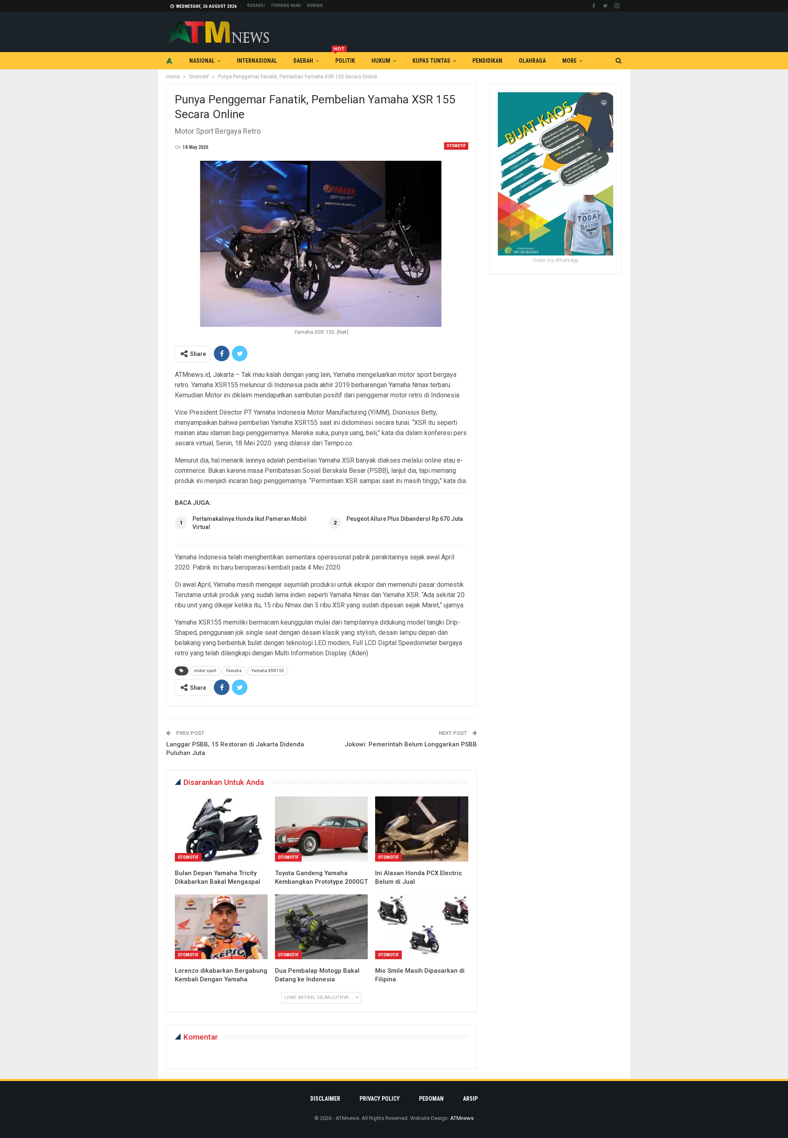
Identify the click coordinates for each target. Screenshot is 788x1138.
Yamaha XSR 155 (267, 670)
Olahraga (532, 60)
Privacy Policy (380, 1098)
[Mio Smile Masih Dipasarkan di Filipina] (421, 926)
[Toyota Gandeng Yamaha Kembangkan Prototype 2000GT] (321, 828)
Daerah (303, 60)
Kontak (315, 5)
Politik (344, 58)
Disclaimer (325, 1098)
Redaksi (256, 5)
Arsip (470, 1098)
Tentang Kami (286, 5)
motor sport (205, 670)
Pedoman (431, 1098)
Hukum (380, 60)
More (569, 60)
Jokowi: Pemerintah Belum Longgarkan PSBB (411, 744)
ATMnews (462, 1118)
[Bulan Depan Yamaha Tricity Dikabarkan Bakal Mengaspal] (221, 828)
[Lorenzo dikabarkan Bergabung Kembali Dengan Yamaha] (221, 926)
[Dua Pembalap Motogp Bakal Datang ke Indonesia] (321, 926)
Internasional (257, 60)
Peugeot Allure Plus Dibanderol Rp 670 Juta (404, 518)
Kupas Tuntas (431, 60)
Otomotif (456, 146)
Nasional (202, 60)
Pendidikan (487, 60)
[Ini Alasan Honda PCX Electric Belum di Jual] (421, 828)
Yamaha (234, 670)
